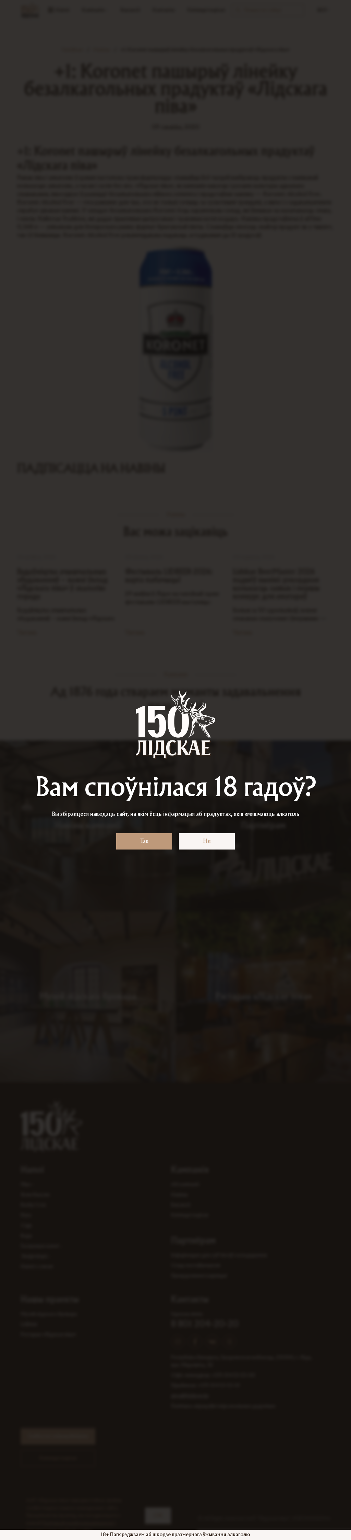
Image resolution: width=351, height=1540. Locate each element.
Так (144, 841)
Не (207, 841)
